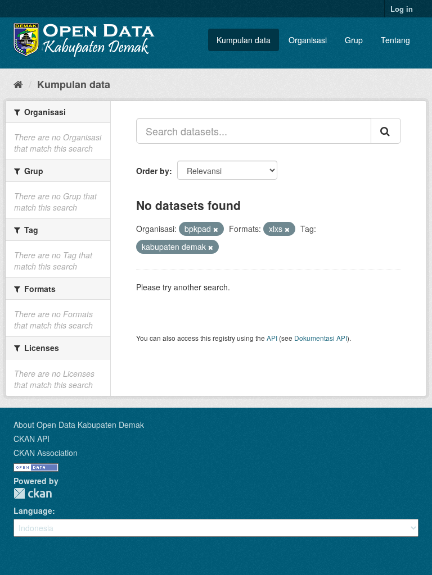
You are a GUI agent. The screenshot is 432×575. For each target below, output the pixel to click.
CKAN (33, 493)
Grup (354, 39)
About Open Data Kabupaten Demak (79, 424)
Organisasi (308, 39)
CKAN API (32, 438)
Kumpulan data (244, 39)
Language (33, 510)
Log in (401, 8)
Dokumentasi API (320, 338)
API (272, 338)
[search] (386, 131)
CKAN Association (46, 452)
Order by (152, 170)
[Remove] (215, 229)
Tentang (395, 39)
